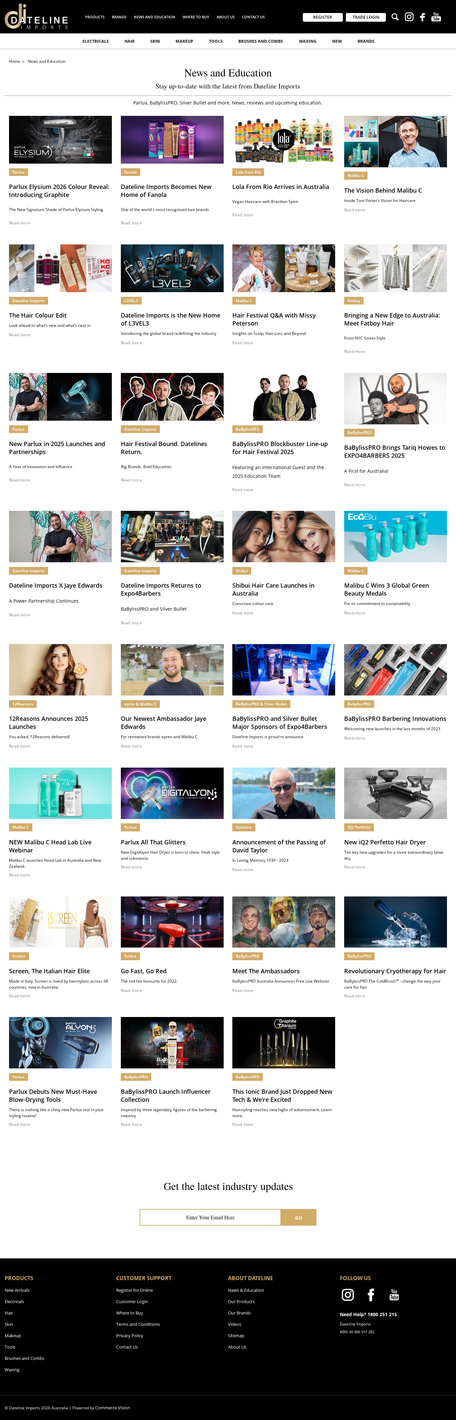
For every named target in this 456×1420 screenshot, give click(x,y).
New (337, 41)
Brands (366, 41)
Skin (155, 41)
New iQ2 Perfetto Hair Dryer (385, 842)
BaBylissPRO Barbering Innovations (395, 719)
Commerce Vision (112, 1408)
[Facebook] (422, 18)
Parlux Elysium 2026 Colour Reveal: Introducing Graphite (59, 191)
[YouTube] (436, 17)
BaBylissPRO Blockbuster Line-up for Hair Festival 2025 (280, 448)
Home (15, 61)
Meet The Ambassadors (266, 971)
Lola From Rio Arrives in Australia (280, 187)
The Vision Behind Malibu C (383, 190)
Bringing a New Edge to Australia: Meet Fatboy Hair (392, 319)
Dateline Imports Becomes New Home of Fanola (166, 191)
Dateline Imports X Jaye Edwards (55, 585)
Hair (130, 41)
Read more (19, 223)
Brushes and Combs (260, 41)
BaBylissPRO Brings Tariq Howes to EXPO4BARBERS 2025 (394, 451)
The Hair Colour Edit (38, 315)
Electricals (95, 41)
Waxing (307, 41)
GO (298, 1218)
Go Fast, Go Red (144, 971)
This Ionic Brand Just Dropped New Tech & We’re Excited (282, 1095)
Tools (216, 41)
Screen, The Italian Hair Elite (49, 971)
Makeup (184, 41)
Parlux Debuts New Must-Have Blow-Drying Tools (53, 1095)
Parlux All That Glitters (153, 842)
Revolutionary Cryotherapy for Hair (395, 971)
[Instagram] (409, 17)
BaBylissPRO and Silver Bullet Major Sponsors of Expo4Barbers (279, 723)
